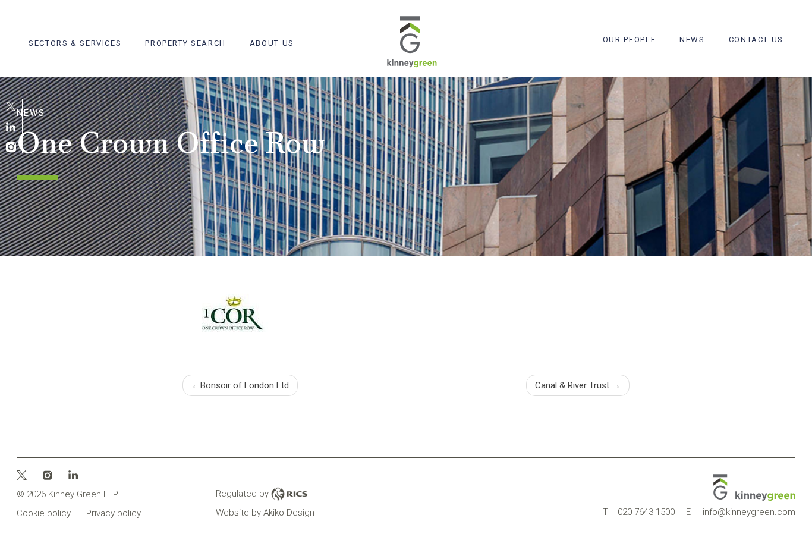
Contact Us (756, 39)
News (692, 39)
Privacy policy (113, 513)
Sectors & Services (75, 43)
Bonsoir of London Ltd (244, 385)
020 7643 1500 (639, 512)
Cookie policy (44, 513)
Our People (629, 39)
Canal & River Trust (572, 385)
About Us (272, 43)
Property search (185, 43)
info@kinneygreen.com (740, 512)
